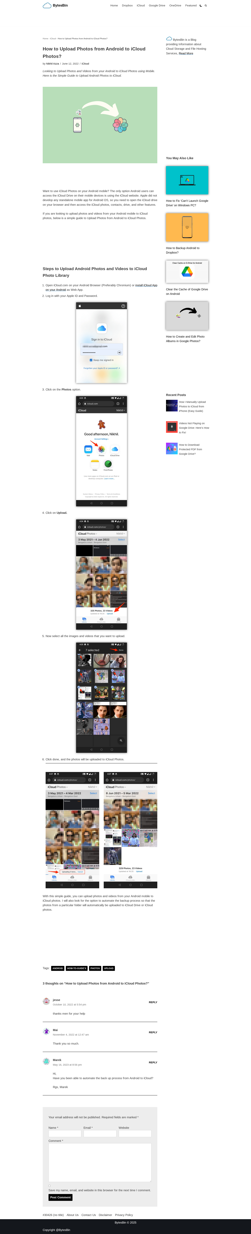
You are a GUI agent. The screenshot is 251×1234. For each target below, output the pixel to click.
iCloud (141, 5)
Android (58, 968)
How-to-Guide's (76, 968)
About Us (73, 1215)
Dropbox (127, 5)
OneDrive (175, 5)
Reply (153, 1002)
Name (53, 1127)
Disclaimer (105, 1215)
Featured (191, 5)
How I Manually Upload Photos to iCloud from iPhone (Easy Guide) (192, 406)
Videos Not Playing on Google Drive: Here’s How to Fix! (194, 428)
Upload (108, 968)
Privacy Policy (124, 1215)
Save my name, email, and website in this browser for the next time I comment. (100, 1190)
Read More (186, 53)
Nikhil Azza (52, 63)
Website (124, 1127)
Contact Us (88, 1215)
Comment (56, 1140)
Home (114, 5)
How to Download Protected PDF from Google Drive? (190, 449)
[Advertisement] (125, 18)
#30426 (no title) (53, 1215)
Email (88, 1127)
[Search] (206, 5)
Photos (95, 968)
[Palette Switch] (201, 5)
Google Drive (157, 5)
